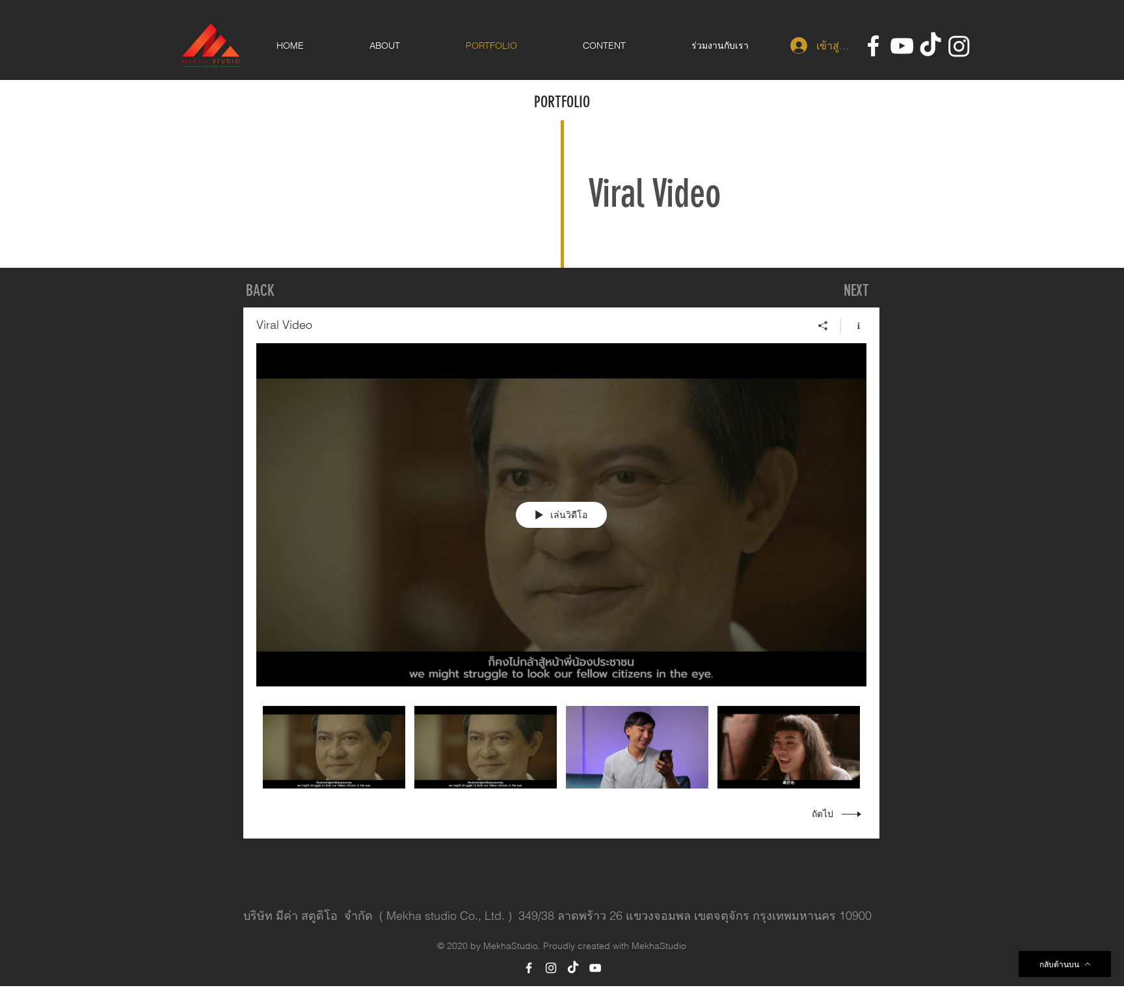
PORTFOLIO (562, 102)
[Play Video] (334, 747)
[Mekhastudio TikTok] (930, 46)
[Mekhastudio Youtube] (902, 46)
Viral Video (654, 193)
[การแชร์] (823, 325)
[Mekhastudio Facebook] (873, 46)
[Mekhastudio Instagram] (959, 46)
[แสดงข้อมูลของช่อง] (853, 325)
